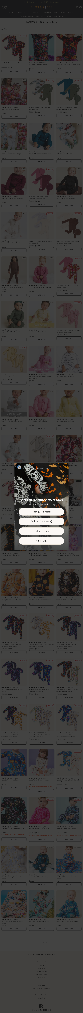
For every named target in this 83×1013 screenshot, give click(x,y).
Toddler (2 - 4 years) (41, 521)
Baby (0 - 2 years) (41, 511)
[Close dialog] (19, 467)
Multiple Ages (42, 540)
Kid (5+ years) (41, 531)
